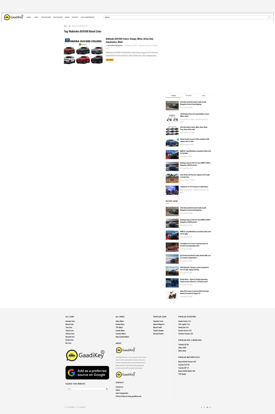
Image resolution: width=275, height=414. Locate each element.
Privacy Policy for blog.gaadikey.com (128, 396)
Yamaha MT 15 (183, 368)
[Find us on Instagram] (210, 407)
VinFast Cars (70, 334)
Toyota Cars (70, 331)
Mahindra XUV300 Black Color (80, 26)
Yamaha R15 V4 (183, 365)
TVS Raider (182, 374)
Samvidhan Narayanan (115, 45)
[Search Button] (269, 17)
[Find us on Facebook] (201, 407)
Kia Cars (68, 343)
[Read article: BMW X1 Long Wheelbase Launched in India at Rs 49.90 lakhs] (172, 235)
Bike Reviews (46, 17)
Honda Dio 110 (183, 327)
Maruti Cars (70, 324)
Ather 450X (182, 348)
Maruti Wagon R (158, 324)
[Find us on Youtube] (207, 407)
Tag (69, 26)
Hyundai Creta (158, 321)
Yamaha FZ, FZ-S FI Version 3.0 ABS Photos (194, 187)
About (67, 17)
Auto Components (88, 17)
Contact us (119, 387)
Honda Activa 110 (184, 321)
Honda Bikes (120, 324)
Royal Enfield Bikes (122, 337)
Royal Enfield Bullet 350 (186, 371)
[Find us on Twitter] (204, 407)
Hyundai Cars (70, 321)
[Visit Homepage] (14, 17)
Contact (75, 17)
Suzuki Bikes (120, 331)
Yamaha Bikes (121, 334)
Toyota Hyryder (158, 331)
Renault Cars (70, 337)
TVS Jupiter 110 (184, 324)
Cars (36, 17)
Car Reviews (58, 17)
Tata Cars (69, 327)
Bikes (29, 17)
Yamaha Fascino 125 (185, 334)
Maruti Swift (157, 327)
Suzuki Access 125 (184, 331)
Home (65, 26)
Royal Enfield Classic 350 (187, 362)
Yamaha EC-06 (183, 345)
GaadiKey (72, 407)
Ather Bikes (120, 321)
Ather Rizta (182, 351)
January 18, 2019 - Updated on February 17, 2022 (141, 45)
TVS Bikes (119, 327)
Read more (110, 60)
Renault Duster (158, 334)
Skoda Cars (69, 340)
